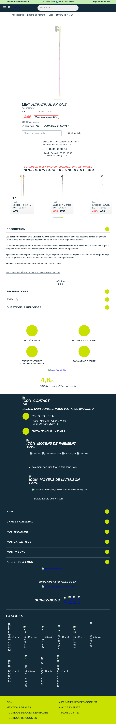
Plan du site (70, 712)
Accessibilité (70, 707)
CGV (9, 702)
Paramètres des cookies (79, 702)
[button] (32, 333)
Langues (14, 616)
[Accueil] (7, 15)
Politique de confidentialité (27, 712)
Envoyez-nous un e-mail (49, 431)
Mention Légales (19, 707)
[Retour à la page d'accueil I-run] (14, 8)
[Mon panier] (111, 8)
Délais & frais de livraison (48, 498)
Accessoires (18, 15)
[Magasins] (100, 8)
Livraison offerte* (56, 126)
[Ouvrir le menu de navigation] (4, 8)
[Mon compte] (105, 8)
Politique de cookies (22, 717)
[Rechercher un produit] (75, 8)
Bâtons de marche (36, 15)
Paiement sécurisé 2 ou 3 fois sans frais (54, 467)
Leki (51, 15)
